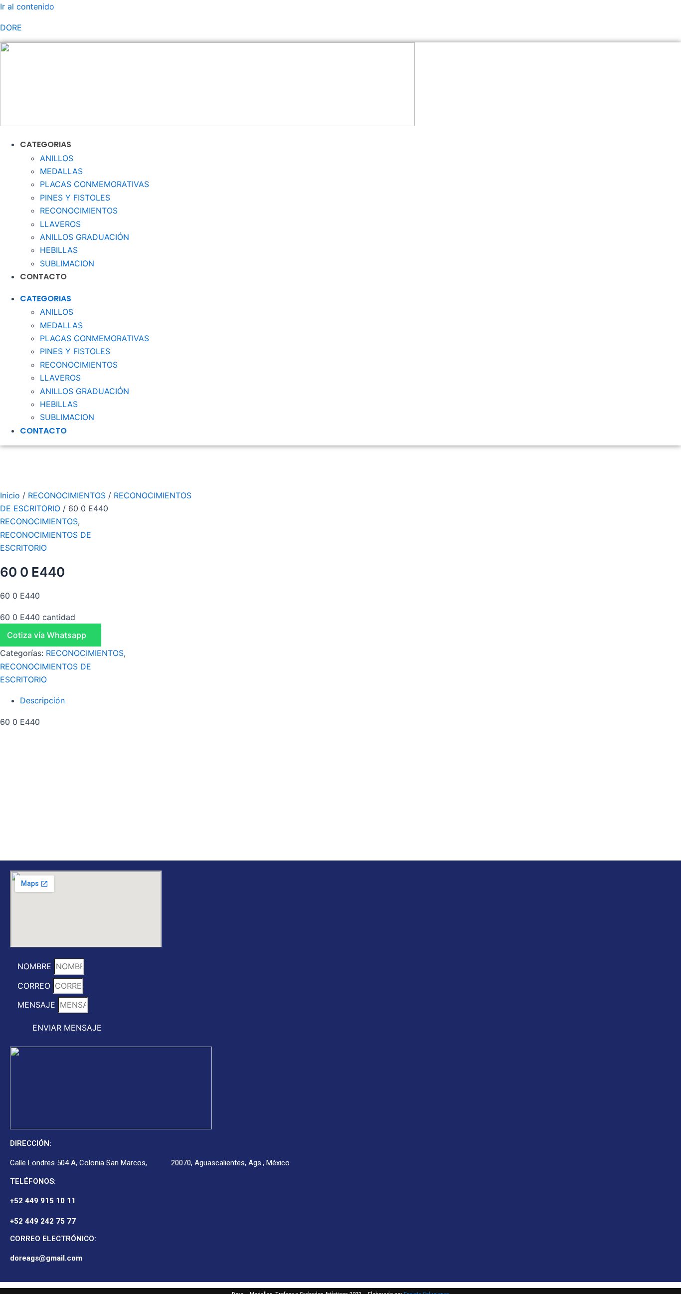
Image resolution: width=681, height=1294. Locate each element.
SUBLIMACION (67, 263)
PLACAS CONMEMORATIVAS (94, 184)
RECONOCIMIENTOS (79, 211)
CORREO (35, 986)
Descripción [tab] (42, 700)
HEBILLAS (59, 250)
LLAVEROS (60, 224)
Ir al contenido (27, 6)
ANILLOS (56, 158)
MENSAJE (37, 1005)
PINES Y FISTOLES (75, 198)
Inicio (10, 495)
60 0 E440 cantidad (37, 617)
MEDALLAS (61, 171)
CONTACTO (43, 276)
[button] (69, 635)
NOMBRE (35, 966)
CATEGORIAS (45, 144)
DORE (11, 27)
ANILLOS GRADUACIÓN (84, 237)
